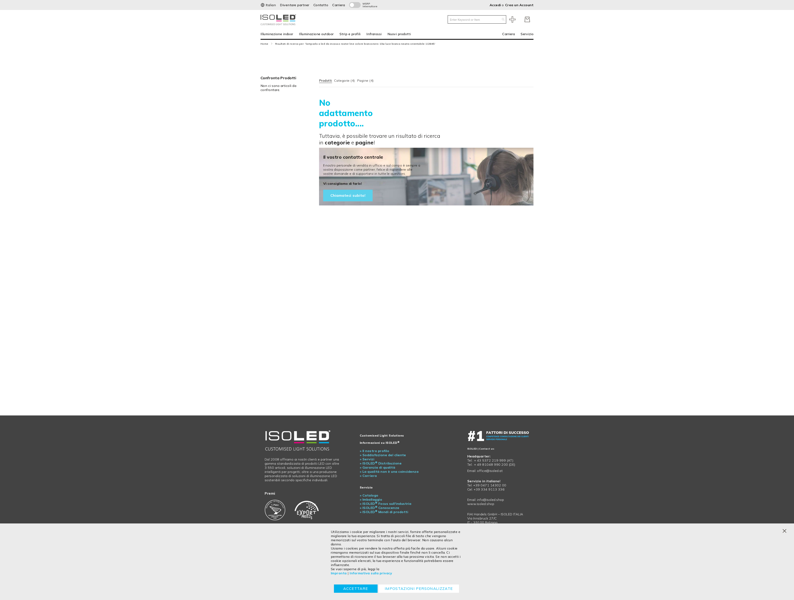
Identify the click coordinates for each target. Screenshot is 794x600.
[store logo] (279, 19)
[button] (268, 5)
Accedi (496, 5)
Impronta (339, 573)
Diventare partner (294, 5)
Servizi (367, 459)
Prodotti (325, 80)
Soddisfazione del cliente (383, 455)
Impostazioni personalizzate (419, 588)
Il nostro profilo (374, 451)
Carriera (338, 5)
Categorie (344, 80)
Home (264, 43)
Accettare (355, 588)
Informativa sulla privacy (371, 573)
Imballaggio (371, 499)
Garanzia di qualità (377, 467)
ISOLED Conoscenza (379, 508)
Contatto (320, 5)
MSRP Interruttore (368, 5)
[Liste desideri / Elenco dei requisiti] (512, 19)
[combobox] (477, 19)
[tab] (325, 79)
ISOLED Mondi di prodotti (384, 512)
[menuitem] (278, 34)
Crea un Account (519, 5)
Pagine (365, 80)
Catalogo (369, 495)
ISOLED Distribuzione (381, 463)
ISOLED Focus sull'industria (385, 504)
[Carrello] (527, 19)
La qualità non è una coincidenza (389, 471)
